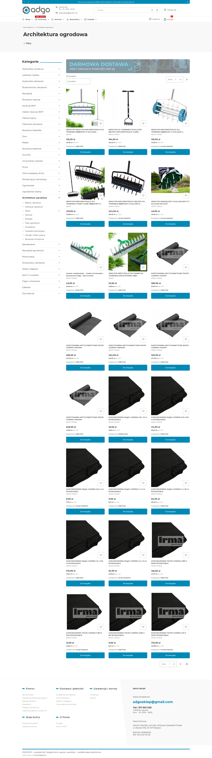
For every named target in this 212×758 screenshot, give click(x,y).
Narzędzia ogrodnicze (33, 250)
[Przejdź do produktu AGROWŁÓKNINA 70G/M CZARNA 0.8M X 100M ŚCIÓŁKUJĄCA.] (170, 539)
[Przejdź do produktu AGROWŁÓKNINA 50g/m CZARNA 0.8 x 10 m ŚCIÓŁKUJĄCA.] (128, 395)
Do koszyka (85, 152)
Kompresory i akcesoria (33, 263)
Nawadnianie (28, 244)
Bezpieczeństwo (29, 701)
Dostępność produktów (66, 695)
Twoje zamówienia (30, 723)
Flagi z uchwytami (31, 281)
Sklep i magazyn (30, 269)
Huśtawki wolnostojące (35, 231)
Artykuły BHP (29, 106)
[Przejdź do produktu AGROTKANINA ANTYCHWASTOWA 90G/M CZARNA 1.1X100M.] (170, 324)
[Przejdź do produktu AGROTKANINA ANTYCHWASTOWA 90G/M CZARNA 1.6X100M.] (85, 395)
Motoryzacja (28, 257)
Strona (170, 79)
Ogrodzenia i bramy (31, 192)
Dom (24, 136)
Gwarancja (94, 695)
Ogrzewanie (28, 185)
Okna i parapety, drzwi (33, 173)
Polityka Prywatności (30, 707)
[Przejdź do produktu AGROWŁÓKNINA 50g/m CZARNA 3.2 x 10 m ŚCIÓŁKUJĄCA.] (128, 539)
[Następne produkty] (180, 664)
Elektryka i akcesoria (32, 124)
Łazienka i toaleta (30, 75)
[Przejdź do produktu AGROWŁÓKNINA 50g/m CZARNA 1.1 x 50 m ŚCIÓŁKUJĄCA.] (170, 467)
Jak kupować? (28, 695)
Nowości (58, 19)
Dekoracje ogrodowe (34, 207)
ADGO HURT (61, 726)
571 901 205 (63, 7)
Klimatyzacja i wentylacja (34, 179)
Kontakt (90, 19)
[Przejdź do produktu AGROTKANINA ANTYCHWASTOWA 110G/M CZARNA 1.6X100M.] (85, 324)
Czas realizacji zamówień (66, 704)
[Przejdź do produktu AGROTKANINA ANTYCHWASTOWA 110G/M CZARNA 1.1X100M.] (170, 252)
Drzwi (25, 167)
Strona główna (28, 27)
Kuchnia (26, 155)
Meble (25, 142)
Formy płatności (62, 698)
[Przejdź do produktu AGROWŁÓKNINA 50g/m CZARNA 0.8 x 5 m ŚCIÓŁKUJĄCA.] (85, 467)
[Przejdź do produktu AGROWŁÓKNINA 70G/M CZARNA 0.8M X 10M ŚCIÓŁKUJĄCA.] (85, 611)
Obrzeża (28, 215)
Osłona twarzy (29, 118)
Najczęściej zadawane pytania (34, 698)
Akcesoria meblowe (31, 149)
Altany (27, 211)
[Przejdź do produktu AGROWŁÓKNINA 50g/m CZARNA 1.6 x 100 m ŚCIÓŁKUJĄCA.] (85, 539)
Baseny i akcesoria (33, 203)
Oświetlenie (30, 227)
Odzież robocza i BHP (32, 112)
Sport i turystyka (30, 275)
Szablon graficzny (34, 755)
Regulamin (26, 704)
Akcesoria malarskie (31, 130)
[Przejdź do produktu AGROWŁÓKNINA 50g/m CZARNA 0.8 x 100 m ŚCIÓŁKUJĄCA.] (170, 395)
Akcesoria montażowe (34, 239)
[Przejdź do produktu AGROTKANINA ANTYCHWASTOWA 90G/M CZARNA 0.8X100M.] (128, 324)
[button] (188, 2)
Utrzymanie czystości (32, 161)
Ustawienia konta (29, 726)
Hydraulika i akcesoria (32, 81)
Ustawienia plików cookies (33, 711)
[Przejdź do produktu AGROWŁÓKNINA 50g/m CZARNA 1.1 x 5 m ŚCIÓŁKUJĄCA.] (128, 467)
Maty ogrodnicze (32, 223)
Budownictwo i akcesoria (34, 87)
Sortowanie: (71, 76)
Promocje (42, 19)
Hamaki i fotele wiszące (35, 235)
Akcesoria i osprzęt (31, 100)
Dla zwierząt (28, 293)
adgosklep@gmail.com (68, 13)
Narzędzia (27, 93)
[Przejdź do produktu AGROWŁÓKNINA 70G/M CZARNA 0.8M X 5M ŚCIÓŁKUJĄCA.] (128, 611)
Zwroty (93, 698)
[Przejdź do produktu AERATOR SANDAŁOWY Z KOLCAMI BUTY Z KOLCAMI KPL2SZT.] (170, 180)
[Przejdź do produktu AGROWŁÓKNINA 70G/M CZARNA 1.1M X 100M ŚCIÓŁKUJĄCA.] (170, 611)
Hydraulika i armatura (32, 69)
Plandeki (28, 219)
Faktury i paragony (63, 701)
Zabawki (26, 287)
